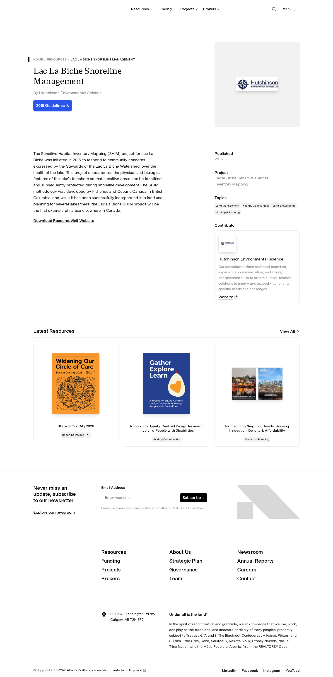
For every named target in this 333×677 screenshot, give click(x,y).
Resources (57, 59)
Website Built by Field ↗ (129, 670)
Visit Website (82, 220)
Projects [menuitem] (187, 9)
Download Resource (51, 220)
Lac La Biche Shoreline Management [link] (103, 59)
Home (38, 59)
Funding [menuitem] (164, 9)
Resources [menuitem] (140, 9)
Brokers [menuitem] (209, 9)
